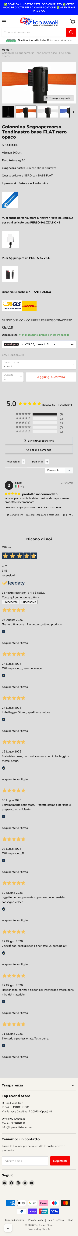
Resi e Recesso (56, 1220)
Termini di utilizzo (14, 1220)
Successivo (28, 602)
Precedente (10, 602)
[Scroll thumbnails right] (73, 112)
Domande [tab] (38, 461)
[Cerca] (71, 32)
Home (5, 49)
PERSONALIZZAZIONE (45, 222)
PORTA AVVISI (39, 258)
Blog (70, 1220)
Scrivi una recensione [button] (41, 440)
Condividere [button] (16, 515)
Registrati (60, 1161)
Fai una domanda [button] (40, 449)
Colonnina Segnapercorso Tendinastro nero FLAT (33, 507)
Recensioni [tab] (13, 461)
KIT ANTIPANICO (40, 292)
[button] (65, 515)
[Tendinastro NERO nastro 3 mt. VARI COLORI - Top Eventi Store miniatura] (8, 112)
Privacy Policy (35, 1220)
